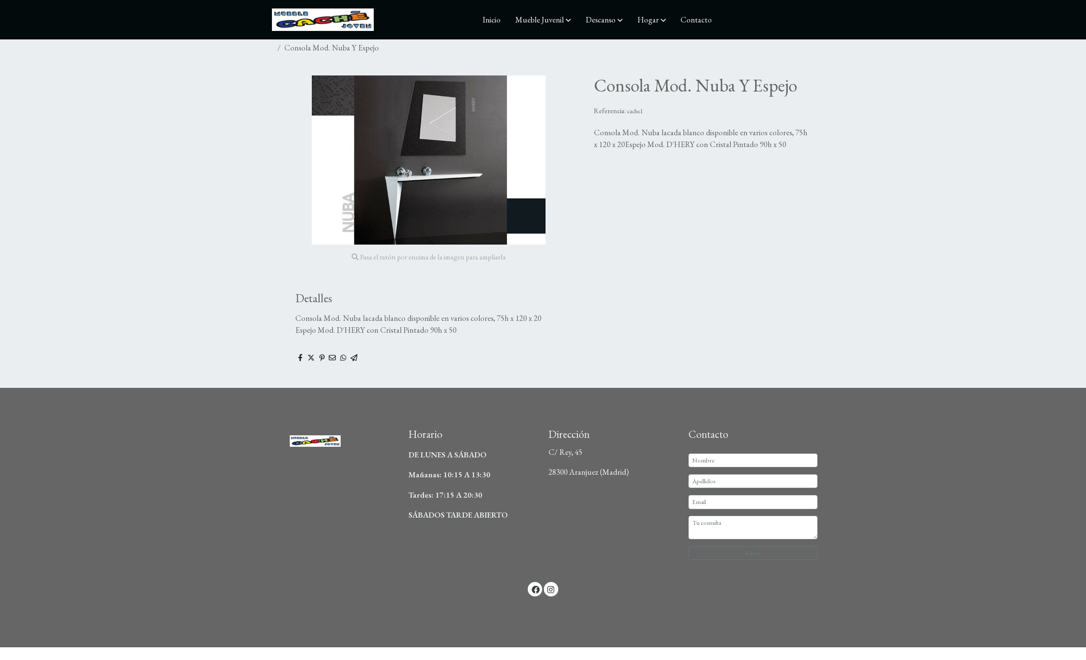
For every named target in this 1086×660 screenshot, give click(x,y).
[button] (543, 19)
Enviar (753, 553)
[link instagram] (551, 589)
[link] (323, 19)
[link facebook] (535, 589)
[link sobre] (333, 438)
